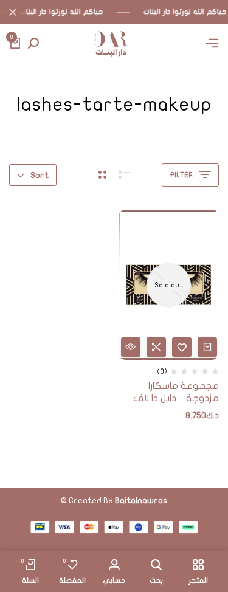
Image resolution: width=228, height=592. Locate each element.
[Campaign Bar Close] (13, 12)
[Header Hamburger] (212, 43)
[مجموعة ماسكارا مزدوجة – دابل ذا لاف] (169, 285)
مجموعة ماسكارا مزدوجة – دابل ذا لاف (176, 391)
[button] (156, 347)
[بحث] (33, 44)
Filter (181, 175)
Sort (39, 175)
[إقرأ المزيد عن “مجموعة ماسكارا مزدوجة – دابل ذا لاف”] (207, 347)
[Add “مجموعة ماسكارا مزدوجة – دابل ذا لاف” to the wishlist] (182, 347)
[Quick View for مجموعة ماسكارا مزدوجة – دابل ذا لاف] (130, 347)
